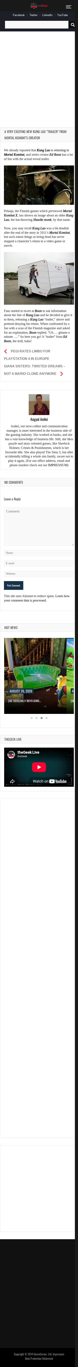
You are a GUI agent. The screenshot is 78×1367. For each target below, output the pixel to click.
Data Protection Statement (39, 1358)
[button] (31, 718)
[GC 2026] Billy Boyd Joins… (24, 700)
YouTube (62, 15)
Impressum (58, 1354)
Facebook (19, 15)
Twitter (33, 15)
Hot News (11, 627)
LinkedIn (47, 15)
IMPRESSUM (57, 465)
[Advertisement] (39, 75)
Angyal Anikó (39, 419)
